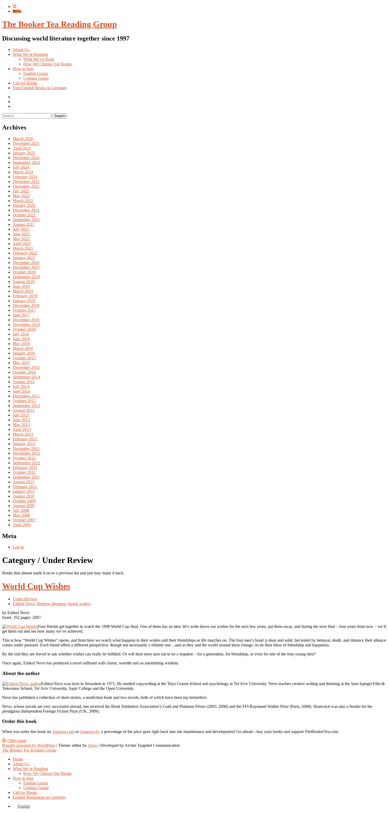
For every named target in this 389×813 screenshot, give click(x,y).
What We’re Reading (30, 54)
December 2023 (26, 181)
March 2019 (23, 291)
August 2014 (23, 381)
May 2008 (21, 515)
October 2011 (24, 472)
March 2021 (23, 248)
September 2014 (26, 377)
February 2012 (25, 467)
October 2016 (24, 329)
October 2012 (24, 458)
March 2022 (23, 200)
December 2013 (26, 396)
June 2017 (21, 315)
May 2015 (21, 362)
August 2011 (23, 482)
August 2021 (23, 224)
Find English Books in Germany (40, 88)
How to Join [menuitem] (23, 778)
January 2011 (24, 491)
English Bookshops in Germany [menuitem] (39, 797)
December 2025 (26, 143)
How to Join (23, 68)
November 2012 (26, 453)
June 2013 (21, 420)
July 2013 (21, 415)
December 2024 (26, 157)
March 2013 (23, 434)
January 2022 (24, 205)
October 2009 (24, 501)
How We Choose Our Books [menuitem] (47, 773)
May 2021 (21, 238)
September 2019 (26, 277)
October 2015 (24, 358)
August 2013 (23, 410)
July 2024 (21, 167)
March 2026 (23, 138)
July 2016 (21, 334)
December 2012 (26, 448)
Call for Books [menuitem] (25, 792)
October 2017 (24, 310)
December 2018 (26, 305)
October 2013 (24, 401)
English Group (35, 73)
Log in (18, 547)
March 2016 (23, 348)
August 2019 (23, 281)
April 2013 (22, 429)
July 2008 (21, 510)
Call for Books (25, 83)
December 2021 (26, 210)
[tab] (14, 6)
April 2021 (22, 243)
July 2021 (21, 229)
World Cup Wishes (36, 586)
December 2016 (26, 320)
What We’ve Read (38, 59)
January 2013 (24, 443)
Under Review (25, 599)
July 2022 (21, 191)
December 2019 (26, 267)
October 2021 (24, 215)
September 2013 (26, 405)
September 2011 (26, 477)
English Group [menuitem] (35, 783)
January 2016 (24, 353)
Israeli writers (79, 603)
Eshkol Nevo (24, 603)
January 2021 (24, 258)
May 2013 (21, 424)
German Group (36, 78)
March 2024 (23, 172)
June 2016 (21, 339)
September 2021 (26, 219)
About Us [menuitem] (21, 764)
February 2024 (25, 177)
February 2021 (25, 253)
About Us (21, 49)
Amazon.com (63, 731)
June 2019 (21, 286)
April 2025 (22, 148)
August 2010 (23, 496)
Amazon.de (89, 731)
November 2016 (26, 324)
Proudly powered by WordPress (28, 745)
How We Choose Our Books (47, 64)
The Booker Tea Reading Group (59, 24)
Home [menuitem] (18, 759)
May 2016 (21, 343)
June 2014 (21, 391)
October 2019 (24, 272)
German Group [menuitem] (36, 787)
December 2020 (26, 262)
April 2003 (22, 524)
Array (92, 745)
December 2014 (26, 367)
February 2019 (25, 296)
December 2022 (26, 186)
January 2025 (24, 153)
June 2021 (21, 234)
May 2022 (21, 196)
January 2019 (24, 300)
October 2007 (24, 520)
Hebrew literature (51, 603)
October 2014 (24, 372)
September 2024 (26, 162)
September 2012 (26, 463)
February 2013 (25, 439)
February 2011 (25, 486)
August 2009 (23, 505)
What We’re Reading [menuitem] (30, 768)
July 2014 (21, 386)
